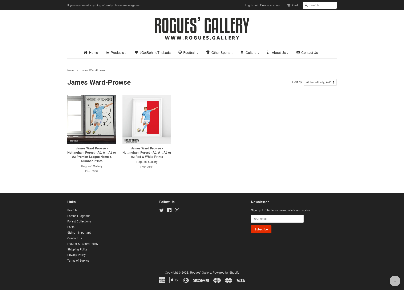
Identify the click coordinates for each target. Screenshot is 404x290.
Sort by (297, 82)
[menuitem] (92, 52)
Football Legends (78, 216)
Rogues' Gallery (200, 272)
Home (70, 70)
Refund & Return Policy (82, 243)
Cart (295, 5)
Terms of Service (78, 260)
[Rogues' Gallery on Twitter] (161, 211)
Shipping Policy (77, 249)
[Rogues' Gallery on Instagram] (177, 211)
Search (72, 210)
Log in (249, 5)
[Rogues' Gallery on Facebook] (169, 211)
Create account (270, 5)
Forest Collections (79, 221)
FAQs (70, 227)
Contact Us (74, 238)
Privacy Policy (76, 255)
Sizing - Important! (79, 232)
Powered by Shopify (226, 272)
